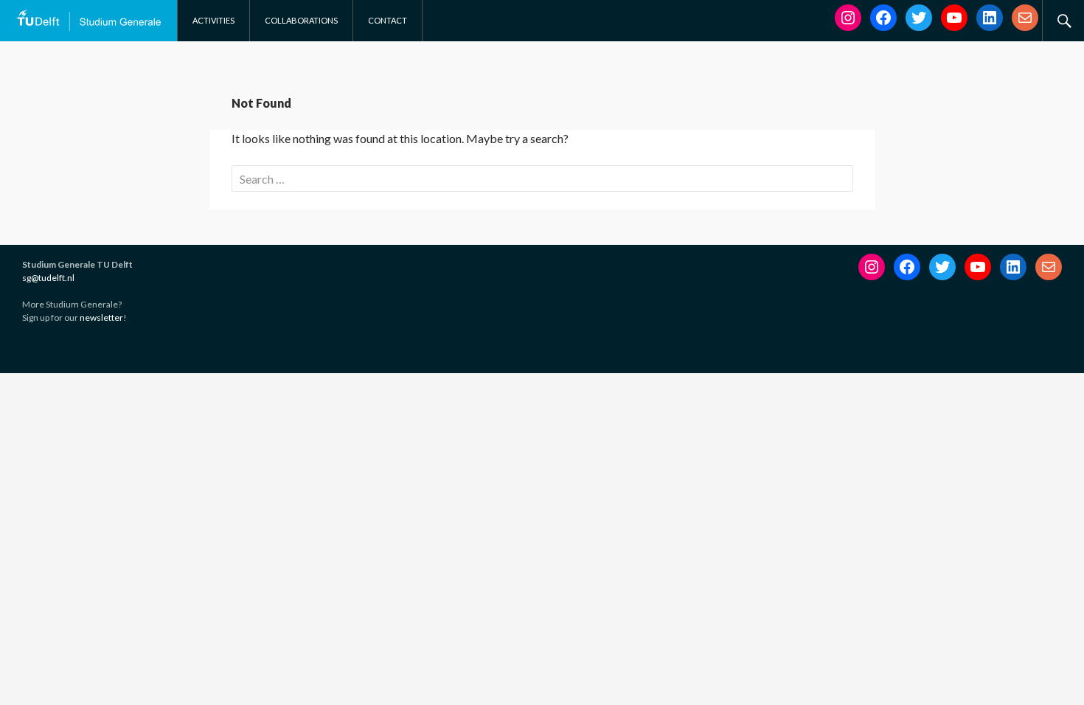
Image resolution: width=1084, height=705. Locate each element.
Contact (387, 20)
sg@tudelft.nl (48, 277)
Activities (213, 20)
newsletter (101, 317)
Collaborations (301, 20)
